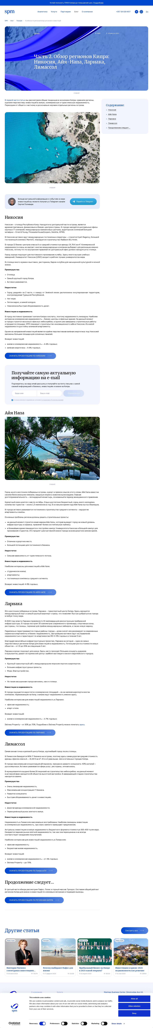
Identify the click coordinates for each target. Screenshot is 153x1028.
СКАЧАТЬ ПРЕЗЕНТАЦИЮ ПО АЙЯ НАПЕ (27, 592)
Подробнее (98, 3)
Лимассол (112, 123)
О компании (87, 12)
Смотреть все (131, 930)
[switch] (64, 1023)
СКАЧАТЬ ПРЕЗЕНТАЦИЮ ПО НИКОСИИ (27, 356)
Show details (117, 1024)
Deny (134, 1013)
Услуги (54, 12)
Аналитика (42, 12)
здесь (82, 724)
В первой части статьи (15, 100)
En (147, 12)
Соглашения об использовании (52, 400)
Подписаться (74, 393)
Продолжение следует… (119, 128)
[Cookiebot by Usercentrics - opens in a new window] (14, 1023)
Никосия (112, 110)
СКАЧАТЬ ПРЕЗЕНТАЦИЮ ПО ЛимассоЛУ (27, 871)
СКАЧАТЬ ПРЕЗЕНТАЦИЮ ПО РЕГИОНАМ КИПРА (31, 900)
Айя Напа (112, 114)
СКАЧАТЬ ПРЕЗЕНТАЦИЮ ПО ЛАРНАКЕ (27, 732)
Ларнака (112, 119)
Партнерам (66, 12)
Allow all (134, 999)
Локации (37, 33)
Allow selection (134, 1006)
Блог (76, 12)
